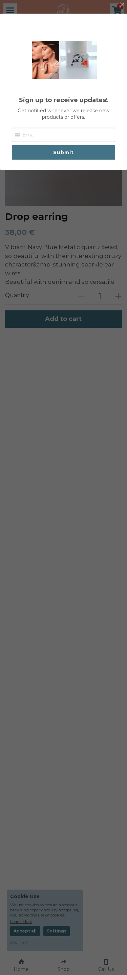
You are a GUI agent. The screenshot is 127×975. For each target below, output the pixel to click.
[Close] (122, 5)
